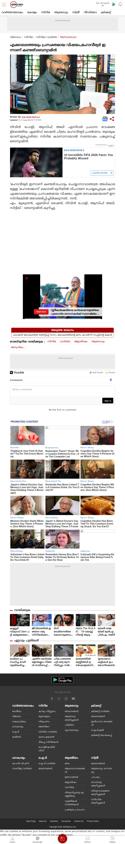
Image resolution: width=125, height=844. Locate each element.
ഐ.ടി (15, 732)
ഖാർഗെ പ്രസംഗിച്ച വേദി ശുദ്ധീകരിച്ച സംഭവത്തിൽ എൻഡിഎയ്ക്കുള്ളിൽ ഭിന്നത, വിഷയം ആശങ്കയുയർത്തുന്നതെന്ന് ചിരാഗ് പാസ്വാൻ (20, 662)
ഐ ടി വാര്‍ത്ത (47, 763)
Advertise (54, 821)
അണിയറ (44, 726)
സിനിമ (45, 12)
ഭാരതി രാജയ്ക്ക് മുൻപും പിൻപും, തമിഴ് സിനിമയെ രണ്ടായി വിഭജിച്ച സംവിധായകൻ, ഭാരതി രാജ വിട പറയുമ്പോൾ (107, 632)
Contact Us (79, 821)
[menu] (5, 5)
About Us (43, 821)
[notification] (120, 4)
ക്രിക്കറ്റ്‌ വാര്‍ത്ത (100, 711)
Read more (41, 311)
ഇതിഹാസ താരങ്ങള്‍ (101, 723)
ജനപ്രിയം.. (18, 347)
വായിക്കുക (22, 610)
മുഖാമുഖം (44, 716)
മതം (67, 763)
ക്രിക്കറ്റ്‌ (106, 12)
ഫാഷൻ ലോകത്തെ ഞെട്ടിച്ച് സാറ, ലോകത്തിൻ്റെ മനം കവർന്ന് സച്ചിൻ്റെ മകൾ (62, 335)
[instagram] (73, 698)
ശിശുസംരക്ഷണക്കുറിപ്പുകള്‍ (100, 793)
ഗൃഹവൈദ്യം (72, 730)
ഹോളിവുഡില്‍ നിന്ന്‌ (47, 749)
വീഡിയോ (90, 12)
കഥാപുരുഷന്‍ (46, 737)
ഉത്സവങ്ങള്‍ (71, 777)
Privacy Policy (93, 821)
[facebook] (52, 698)
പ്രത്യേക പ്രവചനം (75, 809)
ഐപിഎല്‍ (97, 730)
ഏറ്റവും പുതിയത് (26, 640)
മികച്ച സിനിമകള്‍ (48, 742)
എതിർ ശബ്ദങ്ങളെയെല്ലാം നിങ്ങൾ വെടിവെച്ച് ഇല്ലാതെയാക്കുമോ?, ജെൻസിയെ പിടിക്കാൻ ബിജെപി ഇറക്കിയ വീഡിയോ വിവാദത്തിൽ (42, 662)
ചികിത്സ (69, 725)
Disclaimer (66, 821)
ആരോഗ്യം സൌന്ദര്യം (101, 770)
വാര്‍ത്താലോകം (12, 12)
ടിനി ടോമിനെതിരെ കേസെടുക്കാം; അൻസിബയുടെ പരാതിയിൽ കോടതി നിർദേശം (63, 632)
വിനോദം (15, 37)
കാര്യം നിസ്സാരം (47, 711)
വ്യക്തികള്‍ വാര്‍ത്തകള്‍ (72, 803)
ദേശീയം (16, 711)
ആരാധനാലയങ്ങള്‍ (75, 770)
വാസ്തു (69, 787)
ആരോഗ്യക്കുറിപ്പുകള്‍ (72, 718)
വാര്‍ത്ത (65, 341)
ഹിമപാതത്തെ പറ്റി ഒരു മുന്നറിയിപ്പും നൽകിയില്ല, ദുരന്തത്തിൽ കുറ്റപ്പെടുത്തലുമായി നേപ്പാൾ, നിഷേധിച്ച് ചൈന (63, 662)
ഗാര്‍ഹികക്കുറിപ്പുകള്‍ (98, 801)
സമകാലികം (19, 721)
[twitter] (59, 698)
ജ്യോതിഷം (81, 341)
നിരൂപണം (44, 721)
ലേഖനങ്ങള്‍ (72, 711)
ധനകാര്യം (17, 726)
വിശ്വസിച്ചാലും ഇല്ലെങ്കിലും (74, 794)
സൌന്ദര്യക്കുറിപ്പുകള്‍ (98, 784)
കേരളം (32, 12)
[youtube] (66, 698)
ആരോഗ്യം (61, 12)
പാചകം (95, 777)
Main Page (31, 821)
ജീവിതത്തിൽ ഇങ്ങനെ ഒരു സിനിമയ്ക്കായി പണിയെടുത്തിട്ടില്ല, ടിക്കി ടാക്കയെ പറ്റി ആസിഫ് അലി (42, 632)
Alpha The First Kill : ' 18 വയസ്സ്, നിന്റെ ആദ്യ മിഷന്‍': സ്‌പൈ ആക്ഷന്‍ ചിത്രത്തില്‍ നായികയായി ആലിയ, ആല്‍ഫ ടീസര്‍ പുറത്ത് (85, 632)
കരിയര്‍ (16, 737)
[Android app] (62, 680)
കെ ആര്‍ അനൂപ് (31, 117)
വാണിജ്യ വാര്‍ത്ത (22, 768)
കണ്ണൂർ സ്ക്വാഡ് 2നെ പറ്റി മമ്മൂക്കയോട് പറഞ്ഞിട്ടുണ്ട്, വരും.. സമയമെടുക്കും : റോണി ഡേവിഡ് (20, 632)
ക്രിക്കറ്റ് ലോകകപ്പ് (101, 735)
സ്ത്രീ (76, 12)
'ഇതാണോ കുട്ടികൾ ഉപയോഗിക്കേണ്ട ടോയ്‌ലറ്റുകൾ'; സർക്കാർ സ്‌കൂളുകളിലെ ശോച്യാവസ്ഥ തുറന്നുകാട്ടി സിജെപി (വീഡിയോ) (107, 662)
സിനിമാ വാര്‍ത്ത (46, 37)
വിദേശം (16, 716)
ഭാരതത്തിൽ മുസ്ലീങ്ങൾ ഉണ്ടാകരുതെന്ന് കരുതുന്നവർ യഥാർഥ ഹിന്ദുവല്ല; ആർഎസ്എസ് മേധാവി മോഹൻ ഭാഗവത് (85, 662)
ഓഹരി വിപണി (20, 763)
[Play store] (114, 4)
